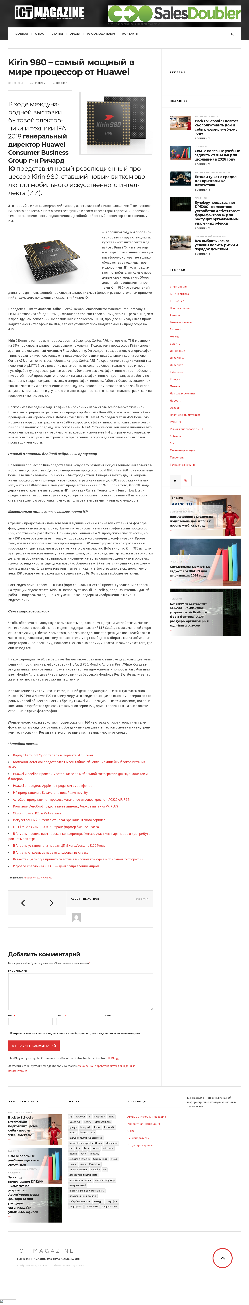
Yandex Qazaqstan (78, 1169)
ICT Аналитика (179, 294)
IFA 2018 (37, 877)
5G (70, 1116)
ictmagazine (112, 1143)
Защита (175, 343)
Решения (201, 198)
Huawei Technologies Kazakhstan (85, 1143)
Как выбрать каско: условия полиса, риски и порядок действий (216, 245)
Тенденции (177, 457)
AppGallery (99, 1116)
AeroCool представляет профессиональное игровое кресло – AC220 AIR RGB (71, 799)
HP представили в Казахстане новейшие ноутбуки (52, 792)
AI (89, 1116)
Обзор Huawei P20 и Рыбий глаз (37, 813)
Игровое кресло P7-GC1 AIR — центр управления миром (56, 866)
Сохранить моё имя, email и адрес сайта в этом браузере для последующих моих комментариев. (76, 1033)
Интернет (176, 365)
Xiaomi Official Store (90, 1164)
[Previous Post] (22, 903)
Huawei (28, 877)
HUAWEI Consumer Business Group (85, 1137)
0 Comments (203, 138)
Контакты (130, 33)
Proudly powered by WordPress (32, 1265)
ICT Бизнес (177, 301)
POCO (83, 1153)
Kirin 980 (47, 877)
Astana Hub (75, 1121)
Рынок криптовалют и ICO (212, 172)
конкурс (98, 1201)
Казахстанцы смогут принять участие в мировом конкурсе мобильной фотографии (78, 859)
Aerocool (80, 1116)
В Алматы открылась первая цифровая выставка (51, 852)
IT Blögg (113, 1058)
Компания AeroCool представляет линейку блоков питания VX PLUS (65, 806)
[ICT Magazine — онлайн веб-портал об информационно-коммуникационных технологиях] (49, 12)
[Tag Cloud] (186, 480)
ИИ (104, 1169)
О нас (39, 33)
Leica (86, 1148)
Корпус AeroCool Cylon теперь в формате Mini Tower (53, 755)
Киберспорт (178, 372)
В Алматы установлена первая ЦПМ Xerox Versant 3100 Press (59, 845)
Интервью (177, 358)
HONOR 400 (109, 1127)
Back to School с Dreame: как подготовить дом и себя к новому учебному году (216, 127)
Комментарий (18, 971)
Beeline (87, 1121)
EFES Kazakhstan (103, 1121)
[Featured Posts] (175, 480)
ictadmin (39, 83)
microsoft (108, 1148)
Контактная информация (143, 1123)
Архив (75, 33)
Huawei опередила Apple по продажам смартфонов (52, 785)
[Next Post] (51, 903)
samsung (94, 1153)
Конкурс (175, 379)
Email (61, 1016)
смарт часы (92, 1206)
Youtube (95, 1169)
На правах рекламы (182, 393)
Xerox (114, 1159)
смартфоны (75, 1206)
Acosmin (80, 1265)
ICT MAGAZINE (45, 1251)
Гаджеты (201, 146)
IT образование (180, 308)
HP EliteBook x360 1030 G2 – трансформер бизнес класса (56, 827)
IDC (70, 1148)
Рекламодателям (101, 33)
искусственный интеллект (82, 1196)
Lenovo (96, 1148)
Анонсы (175, 315)
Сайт (108, 1016)
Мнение (175, 386)
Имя (11, 1016)
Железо (175, 336)
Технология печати (182, 464)
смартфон (111, 1201)
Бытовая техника (207, 116)
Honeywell (85, 1127)
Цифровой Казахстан (80, 1180)
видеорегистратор (105, 1180)
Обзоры (175, 407)
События (175, 436)
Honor (97, 1127)
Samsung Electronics (79, 1159)
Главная (21, 33)
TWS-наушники (100, 1159)
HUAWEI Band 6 (87, 1132)
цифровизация (109, 1206)
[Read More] (172, 530)
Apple (111, 1116)
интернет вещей (77, 1185)
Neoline (73, 1153)
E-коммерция (178, 286)
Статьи (57, 33)
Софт (173, 443)
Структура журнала (140, 1145)
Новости (61, 83)
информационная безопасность (86, 1190)
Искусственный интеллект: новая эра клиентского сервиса (59, 820)
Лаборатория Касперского (83, 1174)
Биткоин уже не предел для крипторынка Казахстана (215, 181)
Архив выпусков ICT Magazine (146, 1116)
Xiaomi (72, 1164)
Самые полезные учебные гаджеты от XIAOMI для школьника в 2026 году (217, 155)
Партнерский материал (210, 236)
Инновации (177, 350)
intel (78, 1148)
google (73, 1127)
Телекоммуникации (182, 450)
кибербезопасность (79, 1201)
